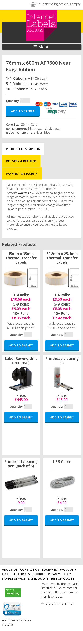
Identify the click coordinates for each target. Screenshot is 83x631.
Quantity (12, 101)
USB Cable (62, 461)
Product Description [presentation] (23, 149)
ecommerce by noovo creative (17, 622)
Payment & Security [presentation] (22, 173)
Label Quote (38, 578)
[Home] (41, 40)
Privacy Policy (59, 574)
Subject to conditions (58, 604)
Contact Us (29, 569)
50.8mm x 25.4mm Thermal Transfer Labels (62, 258)
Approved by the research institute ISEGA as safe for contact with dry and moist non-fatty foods (60, 590)
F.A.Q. (6, 574)
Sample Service (13, 578)
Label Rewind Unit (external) (21, 360)
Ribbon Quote (62, 578)
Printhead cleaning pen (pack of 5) (21, 463)
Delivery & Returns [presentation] (21, 161)
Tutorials (21, 574)
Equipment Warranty (59, 569)
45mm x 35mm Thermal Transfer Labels (21, 258)
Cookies (39, 574)
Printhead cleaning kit (62, 360)
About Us (9, 569)
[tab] (23, 149)
